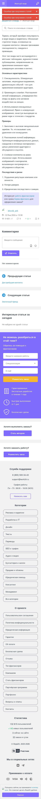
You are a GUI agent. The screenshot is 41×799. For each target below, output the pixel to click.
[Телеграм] (23, 765)
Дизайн (9, 526)
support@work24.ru (20, 479)
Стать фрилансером (15, 680)
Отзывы (9, 658)
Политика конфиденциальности (20, 622)
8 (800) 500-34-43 (20, 474)
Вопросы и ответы (14, 701)
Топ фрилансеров (13, 665)
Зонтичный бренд (10, 301)
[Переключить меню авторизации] (37, 3)
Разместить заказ (20, 379)
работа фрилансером (24, 195)
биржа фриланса (21, 198)
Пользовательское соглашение (19, 615)
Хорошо (20, 795)
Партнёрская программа (16, 687)
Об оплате (10, 644)
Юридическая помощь (16, 577)
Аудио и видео (12, 555)
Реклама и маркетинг (15, 512)
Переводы (10, 541)
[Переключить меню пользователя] (3, 3)
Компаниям (11, 672)
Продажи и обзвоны (14, 570)
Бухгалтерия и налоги (15, 562)
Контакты (10, 708)
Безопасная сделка (14, 651)
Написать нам (20, 496)
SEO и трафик (12, 548)
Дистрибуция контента (12, 282)
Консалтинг (11, 584)
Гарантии (10, 637)
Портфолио (11, 694)
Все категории (12, 598)
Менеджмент (11, 591)
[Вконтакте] (18, 765)
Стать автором (18, 433)
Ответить (12, 253)
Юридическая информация (18, 629)
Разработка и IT (13, 519)
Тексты (9, 534)
